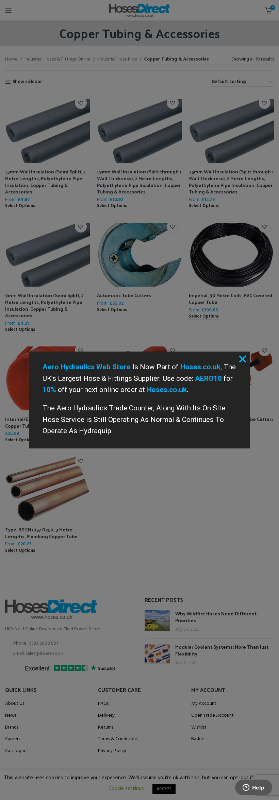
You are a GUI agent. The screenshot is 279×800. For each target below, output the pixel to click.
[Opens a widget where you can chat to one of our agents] (253, 788)
